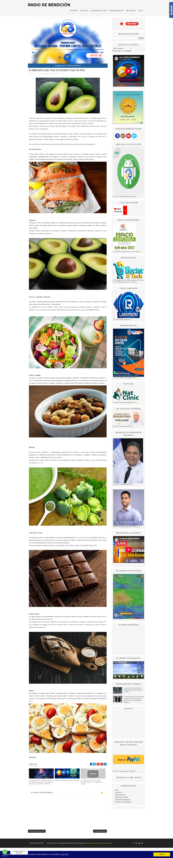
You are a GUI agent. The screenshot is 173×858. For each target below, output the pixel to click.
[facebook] (134, 843)
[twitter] (142, 843)
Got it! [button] (162, 854)
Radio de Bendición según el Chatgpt (67, 780)
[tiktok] (144, 842)
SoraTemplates (92, 843)
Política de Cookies (121, 797)
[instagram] (136, 843)
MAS (140, 11)
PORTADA (74, 11)
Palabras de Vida (99, 11)
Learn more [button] (64, 854)
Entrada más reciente (36, 831)
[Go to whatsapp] (4, 852)
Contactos (118, 792)
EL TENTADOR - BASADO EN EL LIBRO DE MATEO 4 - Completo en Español (92, 782)
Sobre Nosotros (120, 795)
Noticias (84, 11)
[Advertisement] (128, 640)
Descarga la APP (54, 843)
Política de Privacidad (122, 800)
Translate (128, 51)
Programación (116, 11)
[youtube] (139, 843)
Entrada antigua (100, 831)
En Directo (131, 11)
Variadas (61, 73)
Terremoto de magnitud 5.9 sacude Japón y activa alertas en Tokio (133, 689)
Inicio (117, 790)
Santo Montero (106, 843)
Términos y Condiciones (123, 802)
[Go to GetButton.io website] (5, 856)
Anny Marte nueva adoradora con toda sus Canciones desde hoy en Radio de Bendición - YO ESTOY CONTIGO (41, 782)
